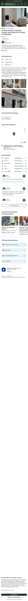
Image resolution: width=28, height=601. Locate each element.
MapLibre (22, 142)
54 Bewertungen (8, 42)
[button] (14, 16)
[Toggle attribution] (25, 142)
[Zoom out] (25, 131)
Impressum (9, 271)
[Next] (26, 16)
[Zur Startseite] (3, 4)
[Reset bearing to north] (25, 132)
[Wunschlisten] (18, 4)
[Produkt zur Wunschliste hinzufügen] (24, 9)
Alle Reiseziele (9, 276)
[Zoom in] (25, 129)
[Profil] (24, 4)
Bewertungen (17, 1)
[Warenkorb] (21, 4)
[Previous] (2, 16)
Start (3, 276)
